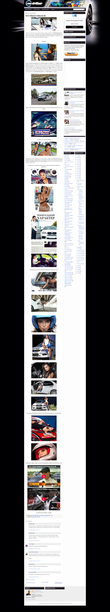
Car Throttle (66, 160)
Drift (65, 178)
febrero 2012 (80, 260)
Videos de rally (37, 516)
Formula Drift (67, 194)
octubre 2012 (80, 186)
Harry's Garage (67, 200)
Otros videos (67, 249)
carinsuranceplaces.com (63, 603)
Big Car (65, 157)
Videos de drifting (67, 274)
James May (66, 235)
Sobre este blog (36, 9)
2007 (78, 273)
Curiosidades (67, 169)
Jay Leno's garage (68, 240)
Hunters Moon (67, 204)
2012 (78, 178)
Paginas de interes (45, 9)
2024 (78, 157)
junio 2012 (80, 253)
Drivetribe (66, 181)
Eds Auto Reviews (68, 188)
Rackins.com (70, 603)
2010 (78, 267)
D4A (65, 171)
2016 (78, 171)
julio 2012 (80, 251)
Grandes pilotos (67, 198)
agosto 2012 (80, 250)
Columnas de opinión (68, 166)
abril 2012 (80, 257)
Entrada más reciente (30, 582)
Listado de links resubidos (69, 128)
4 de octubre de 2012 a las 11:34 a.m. (34, 540)
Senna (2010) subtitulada (75, 120)
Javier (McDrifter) (32, 552)
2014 (78, 175)
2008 (78, 271)
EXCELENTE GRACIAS (69, 141)
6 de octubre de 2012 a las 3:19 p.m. (34, 560)
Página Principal (28, 9)
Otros (65, 247)
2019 (78, 166)
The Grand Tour (67, 268)
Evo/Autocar (66, 192)
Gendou (30, 544)
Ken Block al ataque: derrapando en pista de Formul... (80, 197)
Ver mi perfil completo (31, 599)
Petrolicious (66, 254)
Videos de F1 (67, 275)
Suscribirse (74, 27)
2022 (78, 161)
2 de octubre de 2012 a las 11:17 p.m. (34, 529)
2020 (78, 164)
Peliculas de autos (68, 251)
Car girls (32, 516)
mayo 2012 (80, 255)
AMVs (65, 155)
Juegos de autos (67, 243)
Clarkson (66, 164)
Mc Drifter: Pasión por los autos (50, 603)
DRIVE (65, 180)
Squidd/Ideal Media (68, 259)
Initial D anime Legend (69, 227)
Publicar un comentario (30, 579)
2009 (78, 269)
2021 (78, 162)
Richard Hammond (68, 257)
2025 (78, 155)
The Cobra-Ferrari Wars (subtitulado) (81, 232)
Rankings (66, 255)
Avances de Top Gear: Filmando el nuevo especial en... (81, 204)
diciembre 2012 (81, 180)
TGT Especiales (67, 266)
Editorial (66, 186)
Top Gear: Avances (68, 269)
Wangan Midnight (67, 280)
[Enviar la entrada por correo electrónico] (52, 515)
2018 (78, 168)
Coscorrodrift (31, 572)
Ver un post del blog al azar (74, 39)
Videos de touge (67, 279)
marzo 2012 (80, 258)
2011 (78, 265)
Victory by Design (67, 272)
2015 (78, 173)
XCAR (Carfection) (68, 285)
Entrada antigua (58, 582)
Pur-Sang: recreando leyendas (80, 191)
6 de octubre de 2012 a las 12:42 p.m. (34, 548)
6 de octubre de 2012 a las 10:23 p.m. (34, 568)
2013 (78, 177)
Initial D (65, 206)
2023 (78, 159)
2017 (78, 169)
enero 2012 (80, 263)
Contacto (53, 9)
